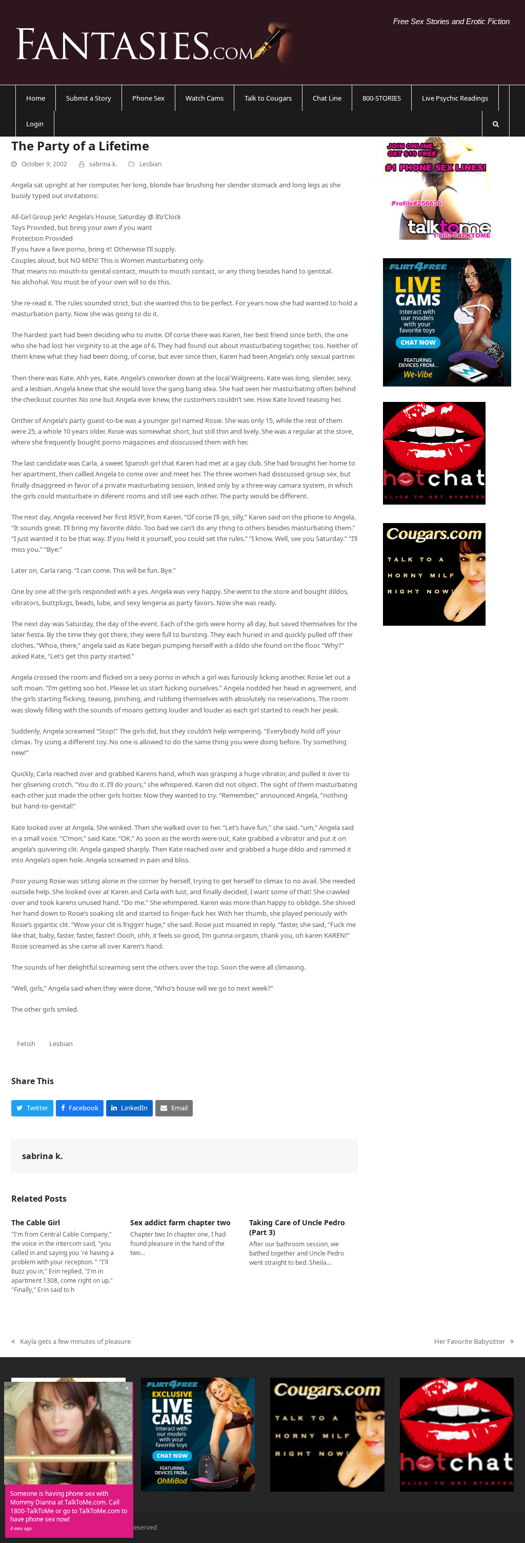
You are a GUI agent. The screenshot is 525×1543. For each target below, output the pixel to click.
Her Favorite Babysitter (469, 1342)
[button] (495, 124)
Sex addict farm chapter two (180, 1222)
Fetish (26, 1043)
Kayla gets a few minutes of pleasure (71, 1342)
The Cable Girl (35, 1222)
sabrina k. (103, 164)
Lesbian (150, 164)
